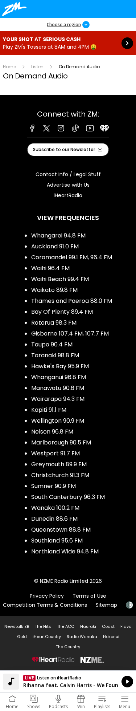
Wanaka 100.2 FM (55, 508)
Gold (22, 636)
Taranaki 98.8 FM (55, 355)
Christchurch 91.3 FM (60, 475)
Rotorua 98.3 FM (54, 322)
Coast (108, 626)
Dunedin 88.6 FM (54, 519)
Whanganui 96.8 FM (58, 377)
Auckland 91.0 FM (55, 246)
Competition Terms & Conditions (45, 605)
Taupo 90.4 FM (52, 344)
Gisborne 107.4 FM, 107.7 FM (70, 333)
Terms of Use (89, 596)
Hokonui (111, 636)
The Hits (43, 626)
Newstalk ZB (16, 626)
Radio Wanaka (82, 636)
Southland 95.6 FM (57, 540)
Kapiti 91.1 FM (48, 410)
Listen (37, 67)
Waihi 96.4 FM (50, 268)
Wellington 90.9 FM (57, 421)
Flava (126, 626)
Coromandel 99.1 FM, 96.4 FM (71, 257)
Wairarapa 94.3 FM (58, 399)
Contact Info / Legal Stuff (68, 174)
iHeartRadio (68, 195)
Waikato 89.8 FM (54, 290)
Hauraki (88, 626)
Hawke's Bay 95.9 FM (60, 366)
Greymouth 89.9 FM (59, 464)
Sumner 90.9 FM (53, 486)
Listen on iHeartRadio (68, 681)
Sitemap (106, 605)
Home (9, 67)
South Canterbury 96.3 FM (68, 497)
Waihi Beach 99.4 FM (60, 279)
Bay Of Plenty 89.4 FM (62, 312)
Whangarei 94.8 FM (58, 235)
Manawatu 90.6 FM (57, 388)
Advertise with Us (68, 184)
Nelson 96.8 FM (52, 431)
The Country (68, 647)
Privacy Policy (47, 596)
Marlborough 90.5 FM (61, 442)
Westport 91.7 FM (55, 453)
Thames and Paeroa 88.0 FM (71, 301)
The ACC (65, 626)
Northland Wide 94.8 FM (65, 551)
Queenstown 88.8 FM (61, 529)
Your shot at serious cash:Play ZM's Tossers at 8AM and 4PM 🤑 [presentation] (68, 43)
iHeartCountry (47, 636)
